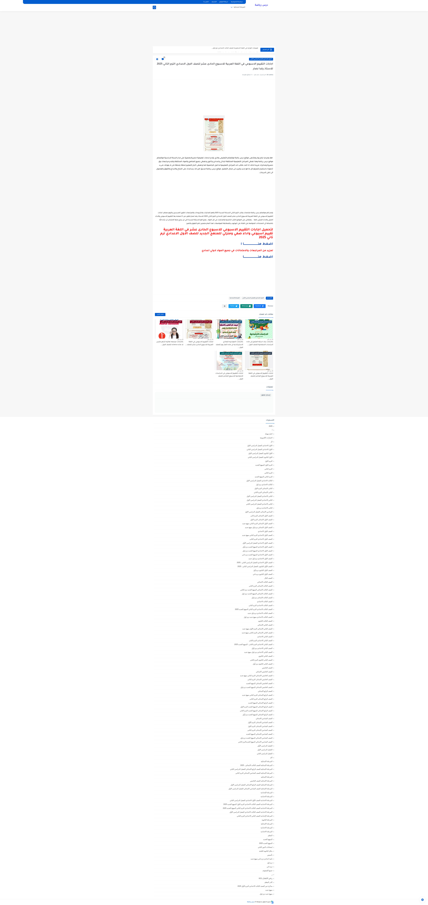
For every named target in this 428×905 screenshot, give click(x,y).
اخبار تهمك (268, 434)
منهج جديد (268, 890)
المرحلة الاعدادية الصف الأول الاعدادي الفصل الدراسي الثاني (251, 800)
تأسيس (269, 855)
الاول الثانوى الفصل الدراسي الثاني (260, 457)
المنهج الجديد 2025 (265, 843)
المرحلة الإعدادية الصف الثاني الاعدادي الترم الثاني (254, 816)
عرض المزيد (160, 314)
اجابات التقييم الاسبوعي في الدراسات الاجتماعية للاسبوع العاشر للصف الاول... (229, 376)
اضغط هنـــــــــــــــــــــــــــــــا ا (257, 244)
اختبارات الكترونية (266, 438)
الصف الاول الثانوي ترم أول (262, 570)
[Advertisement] (214, 29)
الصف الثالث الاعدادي (264, 601)
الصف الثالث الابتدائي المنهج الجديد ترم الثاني (256, 590)
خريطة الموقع (223, 2)
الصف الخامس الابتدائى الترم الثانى (260, 679)
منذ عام (269, 339)
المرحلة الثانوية (267, 820)
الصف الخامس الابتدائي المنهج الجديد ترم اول (256, 687)
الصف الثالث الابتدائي (264, 582)
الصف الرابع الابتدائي (265, 691)
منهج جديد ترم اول (266, 894)
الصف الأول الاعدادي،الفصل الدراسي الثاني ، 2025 (254, 562)
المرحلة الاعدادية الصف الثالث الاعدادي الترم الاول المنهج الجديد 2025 (247, 804)
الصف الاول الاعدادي (265, 531)
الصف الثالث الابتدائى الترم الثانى (260, 586)
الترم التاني (268, 469)
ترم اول (269, 863)
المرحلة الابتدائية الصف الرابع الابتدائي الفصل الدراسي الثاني (251, 769)
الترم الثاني (268, 473)
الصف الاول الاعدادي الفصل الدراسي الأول (257, 543)
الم (271, 757)
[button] (260, 306)
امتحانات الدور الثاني (265, 847)
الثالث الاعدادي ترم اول (264, 484)
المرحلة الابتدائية (239, 7)
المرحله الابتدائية (266, 824)
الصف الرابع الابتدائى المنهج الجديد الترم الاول (256, 707)
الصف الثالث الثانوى (265, 621)
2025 (270, 426)
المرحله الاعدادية (235, 298)
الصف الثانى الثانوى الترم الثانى (261, 660)
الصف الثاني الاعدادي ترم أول (262, 648)
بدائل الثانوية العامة (265, 851)
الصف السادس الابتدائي (264, 718)
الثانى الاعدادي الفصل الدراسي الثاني (259, 504)
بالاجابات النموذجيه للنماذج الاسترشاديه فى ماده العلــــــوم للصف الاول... (229, 344)
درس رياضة (261, 5)
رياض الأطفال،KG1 (265, 878)
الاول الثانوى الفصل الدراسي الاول (260, 453)
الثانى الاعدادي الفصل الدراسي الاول (259, 496)
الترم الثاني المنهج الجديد (263, 477)
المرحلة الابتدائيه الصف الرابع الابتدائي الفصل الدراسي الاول (251, 785)
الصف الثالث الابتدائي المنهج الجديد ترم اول (257, 594)
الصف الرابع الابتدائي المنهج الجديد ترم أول (257, 714)
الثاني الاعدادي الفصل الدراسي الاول (259, 500)
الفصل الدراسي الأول (264, 746)
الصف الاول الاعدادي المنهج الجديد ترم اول (257, 551)
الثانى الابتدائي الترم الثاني (263, 492)
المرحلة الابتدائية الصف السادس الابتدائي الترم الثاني (254, 773)
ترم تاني (269, 867)
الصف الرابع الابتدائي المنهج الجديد (260, 703)
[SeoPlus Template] (272, 902)
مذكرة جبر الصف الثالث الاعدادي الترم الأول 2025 (255, 886)
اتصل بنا (206, 2)
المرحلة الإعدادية (266, 792)
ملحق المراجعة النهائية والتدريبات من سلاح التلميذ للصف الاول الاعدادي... (232, 50)
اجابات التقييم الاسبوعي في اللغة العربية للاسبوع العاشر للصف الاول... (261, 376)
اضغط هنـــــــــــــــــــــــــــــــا (258, 257)
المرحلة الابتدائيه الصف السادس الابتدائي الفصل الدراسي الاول (250, 789)
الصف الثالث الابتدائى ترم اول (262, 598)
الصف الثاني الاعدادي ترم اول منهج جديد (258, 652)
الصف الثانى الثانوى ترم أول (262, 664)
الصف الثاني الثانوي (265, 656)
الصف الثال (268, 578)
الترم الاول (268, 461)
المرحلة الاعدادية (266, 796)
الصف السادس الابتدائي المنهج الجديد (259, 734)
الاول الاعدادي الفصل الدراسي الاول (259, 445)
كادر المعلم (268, 882)
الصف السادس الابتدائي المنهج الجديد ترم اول (256, 738)
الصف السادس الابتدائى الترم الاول (260, 726)
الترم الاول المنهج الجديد (263, 465)
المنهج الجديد (267, 839)
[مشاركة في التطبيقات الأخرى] (224, 306)
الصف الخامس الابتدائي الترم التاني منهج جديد (256, 675)
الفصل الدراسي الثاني (264, 753)
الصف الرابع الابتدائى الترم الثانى (261, 699)
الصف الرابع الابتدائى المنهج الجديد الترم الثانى (256, 711)
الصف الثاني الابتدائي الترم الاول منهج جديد (257, 629)
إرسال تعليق (265, 395)
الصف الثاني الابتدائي (265, 625)
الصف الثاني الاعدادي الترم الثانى (260, 640)
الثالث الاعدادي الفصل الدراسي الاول (259, 481)
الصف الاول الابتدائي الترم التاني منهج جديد (257, 523)
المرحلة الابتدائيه (266, 777)
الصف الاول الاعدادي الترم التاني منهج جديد (257, 535)
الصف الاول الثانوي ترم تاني (262, 574)
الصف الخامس (267, 668)
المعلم (270, 835)
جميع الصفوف (267, 870)
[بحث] (154, 7)
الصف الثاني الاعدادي (264, 636)
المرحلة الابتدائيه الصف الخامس (261, 781)
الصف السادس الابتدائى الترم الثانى (259, 730)
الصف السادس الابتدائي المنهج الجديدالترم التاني (255, 742)
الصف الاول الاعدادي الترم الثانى (261, 539)
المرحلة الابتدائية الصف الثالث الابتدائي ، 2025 (256, 765)
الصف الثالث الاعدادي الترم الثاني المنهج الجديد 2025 (253, 609)
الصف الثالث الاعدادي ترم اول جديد (260, 613)
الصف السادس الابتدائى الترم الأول (260, 722)
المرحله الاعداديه (266, 831)
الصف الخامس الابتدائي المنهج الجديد (259, 683)
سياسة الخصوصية (237, 2)
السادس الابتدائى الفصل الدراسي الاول (258, 512)
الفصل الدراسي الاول (264, 750)
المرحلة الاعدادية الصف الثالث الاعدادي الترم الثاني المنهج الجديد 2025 (247, 808)
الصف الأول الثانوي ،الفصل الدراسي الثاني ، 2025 (255, 566)
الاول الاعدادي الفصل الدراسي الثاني (261, 59)
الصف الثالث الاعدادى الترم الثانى (260, 605)
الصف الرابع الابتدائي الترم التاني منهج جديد (257, 695)
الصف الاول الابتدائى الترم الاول (261, 520)
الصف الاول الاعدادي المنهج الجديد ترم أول (257, 547)
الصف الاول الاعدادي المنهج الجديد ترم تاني (257, 555)
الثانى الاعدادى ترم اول (264, 508)
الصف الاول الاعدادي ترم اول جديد (260, 559)
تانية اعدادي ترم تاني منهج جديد (261, 859)
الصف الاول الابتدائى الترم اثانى (261, 516)
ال (271, 442)
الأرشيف (214, 2)
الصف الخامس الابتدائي (264, 672)
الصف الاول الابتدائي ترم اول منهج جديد (258, 527)
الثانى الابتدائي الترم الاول (263, 488)
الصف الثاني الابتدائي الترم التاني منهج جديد (257, 633)
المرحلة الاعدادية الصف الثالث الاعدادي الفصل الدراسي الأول (250, 812)
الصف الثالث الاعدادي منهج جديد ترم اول (258, 617)
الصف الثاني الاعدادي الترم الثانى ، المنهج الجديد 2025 (253, 644)
